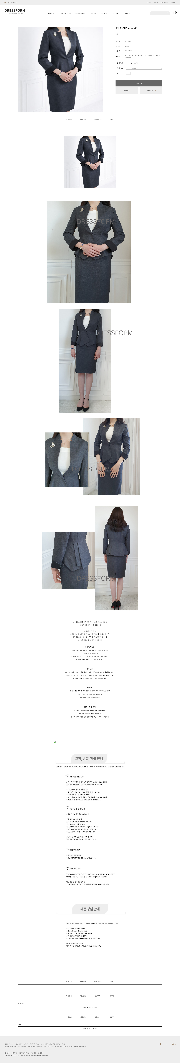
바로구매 (139, 83)
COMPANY (51, 13)
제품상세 (69, 119)
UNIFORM (93, 13)
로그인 (149, 2)
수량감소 (135, 73)
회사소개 (6, 1053)
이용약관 (14, 1053)
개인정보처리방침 (24, 1053)
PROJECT (104, 13)
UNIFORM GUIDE (65, 13)
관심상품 (150, 90)
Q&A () (112, 119)
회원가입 (156, 2)
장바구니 (127, 90)
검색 (168, 13)
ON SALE (115, 13)
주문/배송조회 (164, 2)
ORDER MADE (80, 13)
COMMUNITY (127, 13)
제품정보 (83, 119)
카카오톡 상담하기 (12, 2)
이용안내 (33, 1053)
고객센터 (173, 2)
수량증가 (132, 73)
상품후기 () (97, 119)
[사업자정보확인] (27, 1046)
